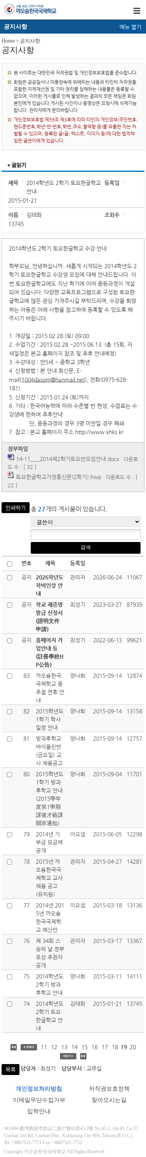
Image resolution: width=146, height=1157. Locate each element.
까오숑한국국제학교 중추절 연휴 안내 (50, 687)
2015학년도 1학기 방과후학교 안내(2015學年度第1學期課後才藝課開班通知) (49, 798)
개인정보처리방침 (39, 1089)
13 (64, 1047)
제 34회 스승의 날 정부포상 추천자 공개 (50, 953)
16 (94, 1047)
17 (105, 1047)
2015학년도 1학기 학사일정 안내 (49, 719)
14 (74, 1047)
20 (133, 1047)
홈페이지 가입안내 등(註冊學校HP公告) (49, 652)
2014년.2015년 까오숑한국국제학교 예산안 (50, 917)
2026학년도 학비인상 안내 (49, 585)
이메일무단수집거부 (39, 1100)
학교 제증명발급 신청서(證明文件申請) (49, 616)
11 (44, 1047)
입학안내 (39, 1111)
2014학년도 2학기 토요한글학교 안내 (49, 1015)
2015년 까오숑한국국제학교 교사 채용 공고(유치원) (49, 877)
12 (54, 1047)
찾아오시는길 (109, 1100)
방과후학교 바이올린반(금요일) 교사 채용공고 (49, 750)
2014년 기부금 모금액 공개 (49, 842)
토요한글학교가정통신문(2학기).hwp (58, 477)
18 (115, 1047)
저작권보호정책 (109, 1089)
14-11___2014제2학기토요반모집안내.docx (67, 459)
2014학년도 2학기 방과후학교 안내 (49, 984)
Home (8, 41)
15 (84, 1047)
